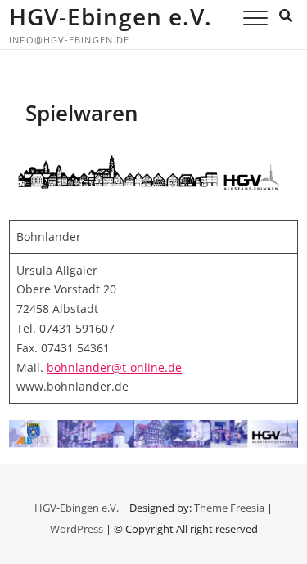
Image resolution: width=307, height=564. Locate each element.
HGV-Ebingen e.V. (110, 16)
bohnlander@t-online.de (114, 367)
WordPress (76, 528)
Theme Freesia (229, 507)
